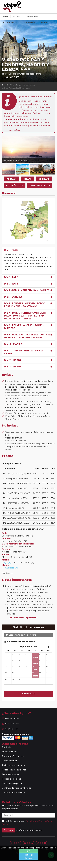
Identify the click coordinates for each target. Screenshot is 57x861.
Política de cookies (11, 779)
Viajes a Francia (28, 85)
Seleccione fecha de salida (21, 641)
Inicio (5, 16)
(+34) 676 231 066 (12, 724)
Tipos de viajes (29, 22)
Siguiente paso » (28, 694)
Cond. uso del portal (12, 783)
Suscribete (9, 830)
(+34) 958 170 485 (12, 718)
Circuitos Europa (10, 22)
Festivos (44, 22)
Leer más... (14, 130)
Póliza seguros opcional (14, 769)
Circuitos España (33, 16)
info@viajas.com (11, 729)
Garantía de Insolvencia (13, 792)
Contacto (6, 747)
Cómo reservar (9, 760)
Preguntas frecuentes (13, 756)
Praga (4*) (6, 562)
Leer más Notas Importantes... (24, 617)
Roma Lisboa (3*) (10, 568)
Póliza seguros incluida (13, 765)
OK (28, 851)
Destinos (16, 16)
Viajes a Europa (15, 85)
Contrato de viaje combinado (16, 788)
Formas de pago (10, 774)
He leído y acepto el (15, 821)
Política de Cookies (28, 856)
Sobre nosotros (9, 751)
